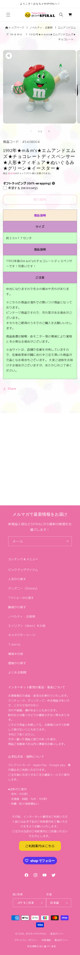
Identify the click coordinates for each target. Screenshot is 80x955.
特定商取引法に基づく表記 (41, 946)
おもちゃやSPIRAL (36, 933)
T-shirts (14, 644)
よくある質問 (17, 672)
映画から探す (17, 607)
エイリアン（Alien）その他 (27, 626)
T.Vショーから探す (21, 598)
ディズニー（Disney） (23, 588)
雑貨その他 (15, 654)
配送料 (11, 173)
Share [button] (12, 388)
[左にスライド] (30, 131)
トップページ (16, 27)
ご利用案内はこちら (40, 846)
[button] (8, 14)
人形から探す (17, 579)
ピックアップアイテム (23, 570)
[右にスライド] (49, 131)
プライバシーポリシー (26, 940)
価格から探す (17, 663)
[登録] (67, 541)
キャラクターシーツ (21, 635)
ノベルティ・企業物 (41, 27)
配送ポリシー (62, 940)
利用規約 (46, 940)
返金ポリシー (57, 933)
